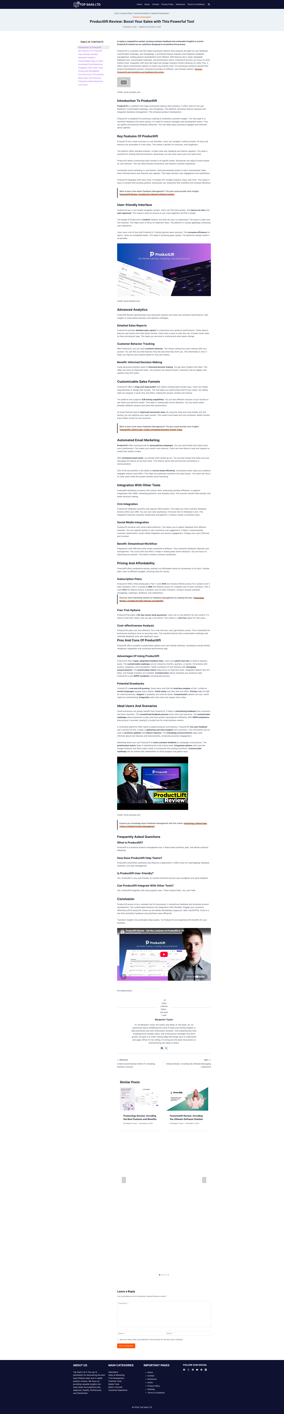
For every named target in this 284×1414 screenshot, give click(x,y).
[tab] (159, 1274)
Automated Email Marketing (90, 64)
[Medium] (206, 1370)
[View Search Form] (209, 4)
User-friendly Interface (88, 54)
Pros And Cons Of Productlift (91, 74)
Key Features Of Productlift (90, 51)
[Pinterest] (201, 1370)
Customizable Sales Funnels (90, 61)
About (147, 4)
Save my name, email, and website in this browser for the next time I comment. (151, 1339)
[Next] (204, 1180)
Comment (123, 1303)
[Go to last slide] (124, 1180)
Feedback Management (142, 17)
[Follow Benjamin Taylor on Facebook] (162, 1048)
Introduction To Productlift (89, 47)
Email (169, 1333)
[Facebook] (184, 1370)
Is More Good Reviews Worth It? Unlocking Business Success (136, 1063)
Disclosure (180, 4)
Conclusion (83, 85)
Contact (155, 4)
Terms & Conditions (196, 4)
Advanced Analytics (86, 57)
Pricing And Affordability (88, 71)
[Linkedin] (193, 1370)
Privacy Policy (167, 4)
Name (121, 1333)
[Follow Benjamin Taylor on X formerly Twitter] (166, 1048)
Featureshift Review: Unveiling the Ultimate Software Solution (146, 194)
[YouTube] (197, 1370)
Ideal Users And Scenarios (89, 78)
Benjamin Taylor (131, 27)
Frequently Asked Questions (90, 81)
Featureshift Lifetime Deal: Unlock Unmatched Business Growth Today (150, 429)
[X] (188, 1370)
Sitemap (151, 1389)
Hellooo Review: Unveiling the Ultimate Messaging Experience (188, 1063)
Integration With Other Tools (90, 68)
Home (139, 4)
